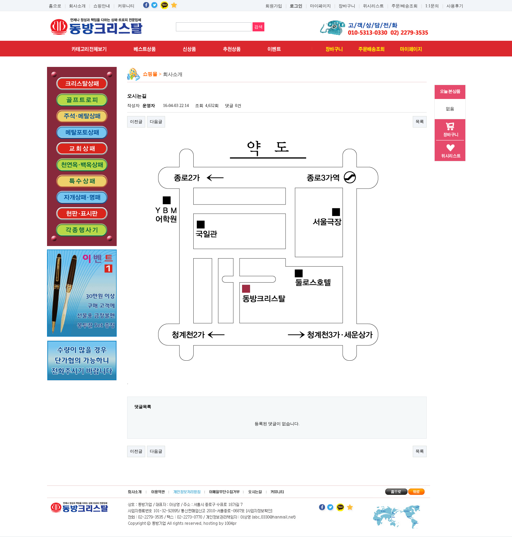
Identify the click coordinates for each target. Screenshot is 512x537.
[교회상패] (82, 148)
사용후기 (455, 5)
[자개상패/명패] (82, 197)
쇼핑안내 (101, 5)
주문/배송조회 (404, 5)
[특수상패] (82, 181)
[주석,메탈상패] (82, 116)
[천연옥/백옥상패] (82, 165)
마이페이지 (320, 5)
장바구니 (347, 5)
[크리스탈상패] (82, 80)
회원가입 (273, 5)
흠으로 (55, 5)
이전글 (136, 121)
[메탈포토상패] (82, 132)
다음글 (156, 121)
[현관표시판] (82, 213)
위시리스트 (373, 5)
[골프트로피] (82, 100)
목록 (420, 121)
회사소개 (77, 5)
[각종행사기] (82, 233)
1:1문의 (432, 5)
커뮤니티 (126, 5)
